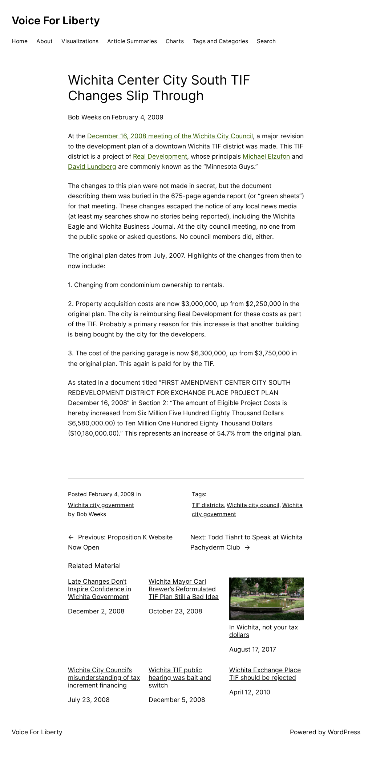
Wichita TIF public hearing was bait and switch (180, 677)
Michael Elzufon (266, 156)
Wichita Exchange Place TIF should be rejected (265, 673)
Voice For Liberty (56, 20)
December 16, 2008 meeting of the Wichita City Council (170, 136)
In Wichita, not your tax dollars (263, 630)
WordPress (344, 732)
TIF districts (208, 505)
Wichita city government (101, 505)
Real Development (160, 156)
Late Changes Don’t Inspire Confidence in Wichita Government (99, 589)
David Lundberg (92, 166)
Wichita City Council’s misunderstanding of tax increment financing (104, 677)
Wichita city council (253, 505)
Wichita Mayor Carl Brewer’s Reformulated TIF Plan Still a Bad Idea (184, 589)
